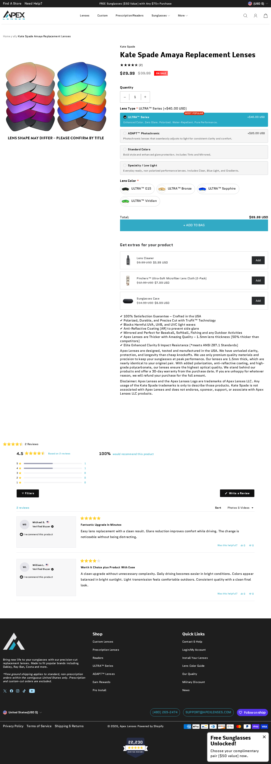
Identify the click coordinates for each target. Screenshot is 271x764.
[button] (161, 15)
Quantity (126, 88)
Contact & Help (192, 642)
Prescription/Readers (130, 15)
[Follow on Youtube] (32, 691)
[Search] (245, 15)
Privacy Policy (13, 726)
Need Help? (33, 3)
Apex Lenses (128, 726)
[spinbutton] (135, 97)
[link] (238, 747)
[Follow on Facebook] (11, 691)
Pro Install (99, 690)
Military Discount (193, 682)
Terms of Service (39, 726)
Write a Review (241, 494)
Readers (98, 658)
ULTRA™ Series (103, 666)
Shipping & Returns (69, 726)
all (14, 36)
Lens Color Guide (193, 666)
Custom (102, 15)
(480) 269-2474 (165, 712)
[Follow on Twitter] (5, 691)
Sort (218, 508)
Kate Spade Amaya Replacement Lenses (44, 36)
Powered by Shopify (150, 726)
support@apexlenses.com (208, 712)
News (186, 690)
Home (7, 36)
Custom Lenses (103, 642)
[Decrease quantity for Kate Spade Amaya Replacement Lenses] (125, 97)
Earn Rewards (102, 682)
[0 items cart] (265, 15)
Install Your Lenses (195, 658)
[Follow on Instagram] (17, 691)
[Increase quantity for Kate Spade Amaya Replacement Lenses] (145, 97)
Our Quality (189, 674)
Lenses (84, 15)
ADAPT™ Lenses (104, 674)
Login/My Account (194, 650)
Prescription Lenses (106, 650)
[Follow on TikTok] (24, 691)
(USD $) (23, 712)
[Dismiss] (264, 737)
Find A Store (12, 3)
